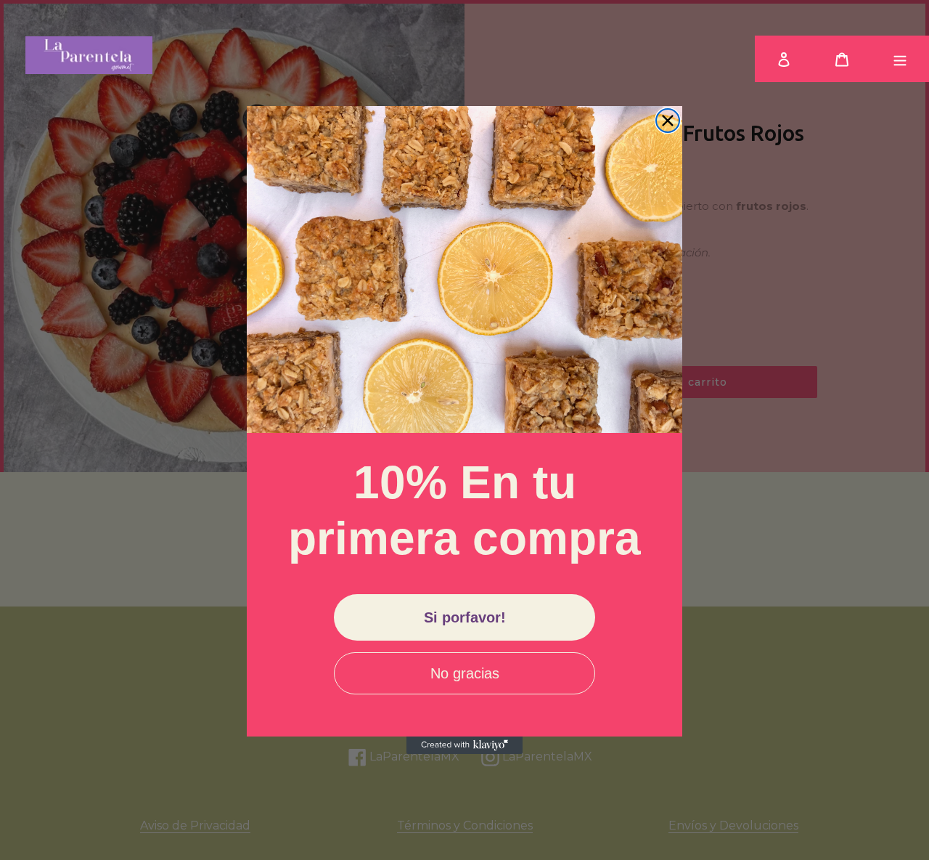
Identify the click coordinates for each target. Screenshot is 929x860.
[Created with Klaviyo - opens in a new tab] (464, 745)
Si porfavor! (465, 617)
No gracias (464, 673)
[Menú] (900, 59)
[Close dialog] (667, 120)
